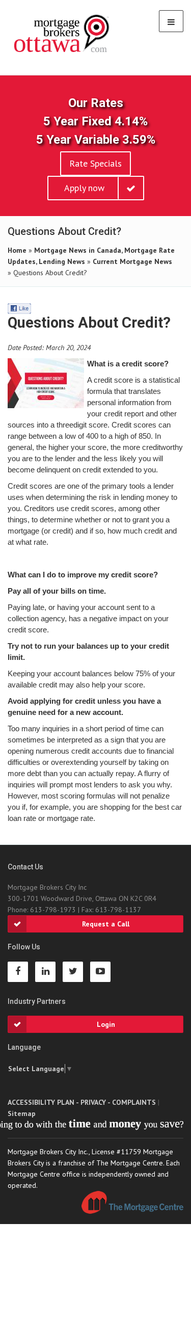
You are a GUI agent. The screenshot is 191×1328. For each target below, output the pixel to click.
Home (17, 250)
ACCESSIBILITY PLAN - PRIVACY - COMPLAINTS (82, 1102)
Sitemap (22, 1113)
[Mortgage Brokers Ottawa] (62, 34)
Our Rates (95, 103)
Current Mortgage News (132, 261)
